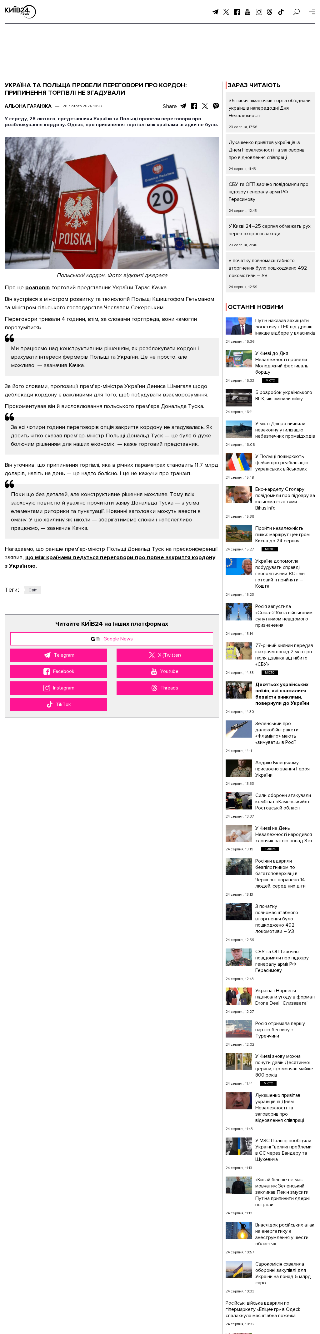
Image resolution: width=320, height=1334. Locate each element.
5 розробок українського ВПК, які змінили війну (283, 395)
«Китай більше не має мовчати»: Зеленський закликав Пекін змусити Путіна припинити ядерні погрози (282, 1192)
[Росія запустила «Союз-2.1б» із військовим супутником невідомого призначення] (239, 611)
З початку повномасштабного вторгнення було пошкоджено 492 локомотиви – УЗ (268, 268)
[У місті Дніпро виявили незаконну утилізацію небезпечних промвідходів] (239, 429)
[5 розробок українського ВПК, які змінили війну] (239, 397)
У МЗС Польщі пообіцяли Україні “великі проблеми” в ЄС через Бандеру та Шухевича (284, 1149)
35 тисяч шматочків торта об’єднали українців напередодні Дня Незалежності (270, 108)
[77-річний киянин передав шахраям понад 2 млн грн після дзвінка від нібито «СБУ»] (239, 651)
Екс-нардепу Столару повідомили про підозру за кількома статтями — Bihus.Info (285, 498)
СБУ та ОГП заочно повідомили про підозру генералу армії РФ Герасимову (268, 191)
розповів (37, 287)
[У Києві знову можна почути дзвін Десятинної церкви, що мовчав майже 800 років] (239, 1061)
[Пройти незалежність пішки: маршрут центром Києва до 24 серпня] (239, 533)
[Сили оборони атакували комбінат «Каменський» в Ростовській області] (239, 800)
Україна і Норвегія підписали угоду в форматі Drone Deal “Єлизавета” (285, 997)
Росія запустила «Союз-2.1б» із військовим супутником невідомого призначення (283, 615)
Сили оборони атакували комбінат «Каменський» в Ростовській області (283, 801)
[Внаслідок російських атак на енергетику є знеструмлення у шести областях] (239, 1230)
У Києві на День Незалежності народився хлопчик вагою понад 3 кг (284, 834)
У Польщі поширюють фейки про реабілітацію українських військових (281, 462)
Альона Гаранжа (28, 106)
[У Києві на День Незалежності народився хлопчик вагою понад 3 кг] (239, 833)
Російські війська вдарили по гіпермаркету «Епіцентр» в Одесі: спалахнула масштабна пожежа (263, 1309)
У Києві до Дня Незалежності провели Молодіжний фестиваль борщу (281, 362)
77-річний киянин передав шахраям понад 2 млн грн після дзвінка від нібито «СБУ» (284, 654)
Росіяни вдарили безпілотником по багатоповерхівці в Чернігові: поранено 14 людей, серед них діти (280, 873)
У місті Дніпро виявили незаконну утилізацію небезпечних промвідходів (285, 430)
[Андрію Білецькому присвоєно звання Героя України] (239, 768)
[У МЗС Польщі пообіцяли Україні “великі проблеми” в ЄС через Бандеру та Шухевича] (239, 1146)
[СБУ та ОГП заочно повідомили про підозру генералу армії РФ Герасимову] (239, 957)
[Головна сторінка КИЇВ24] (20, 11)
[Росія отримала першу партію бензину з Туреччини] (239, 1029)
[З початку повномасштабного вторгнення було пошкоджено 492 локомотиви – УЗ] (239, 911)
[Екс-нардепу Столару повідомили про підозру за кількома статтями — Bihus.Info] (239, 494)
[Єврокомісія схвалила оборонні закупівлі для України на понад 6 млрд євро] (239, 1269)
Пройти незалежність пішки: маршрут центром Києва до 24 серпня (282, 534)
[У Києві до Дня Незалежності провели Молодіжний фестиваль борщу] (239, 358)
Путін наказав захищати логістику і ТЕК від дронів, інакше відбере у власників (285, 326)
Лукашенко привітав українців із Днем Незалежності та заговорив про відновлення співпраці (266, 150)
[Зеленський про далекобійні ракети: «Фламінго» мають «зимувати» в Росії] (239, 729)
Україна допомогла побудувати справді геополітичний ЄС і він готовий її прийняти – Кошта (280, 573)
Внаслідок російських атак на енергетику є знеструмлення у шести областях (284, 1234)
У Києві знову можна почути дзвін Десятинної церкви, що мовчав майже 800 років (284, 1065)
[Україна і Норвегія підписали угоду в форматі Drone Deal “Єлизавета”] (239, 996)
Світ (32, 590)
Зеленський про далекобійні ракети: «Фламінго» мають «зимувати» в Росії (277, 732)
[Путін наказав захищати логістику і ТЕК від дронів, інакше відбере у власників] (239, 326)
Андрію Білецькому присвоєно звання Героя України (282, 768)
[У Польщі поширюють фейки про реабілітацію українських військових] (239, 461)
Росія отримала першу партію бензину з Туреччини (280, 1029)
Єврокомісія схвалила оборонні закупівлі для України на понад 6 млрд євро (283, 1273)
